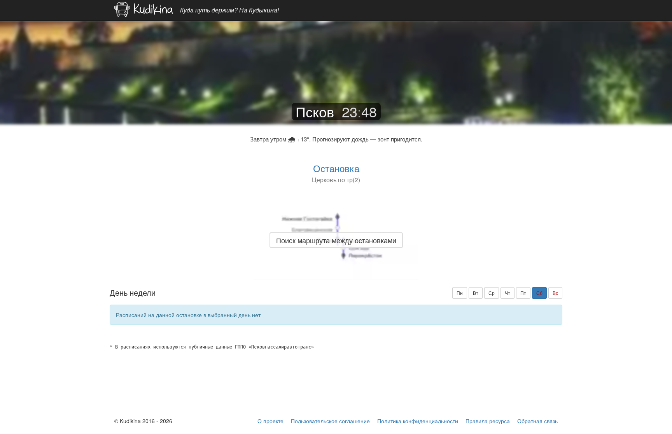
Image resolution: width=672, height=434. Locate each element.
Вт (475, 292)
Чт (507, 292)
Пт (523, 292)
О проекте (270, 421)
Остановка (336, 168)
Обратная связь (537, 421)
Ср (491, 292)
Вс (555, 292)
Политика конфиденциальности (417, 421)
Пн (460, 292)
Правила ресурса (488, 421)
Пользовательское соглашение (330, 421)
